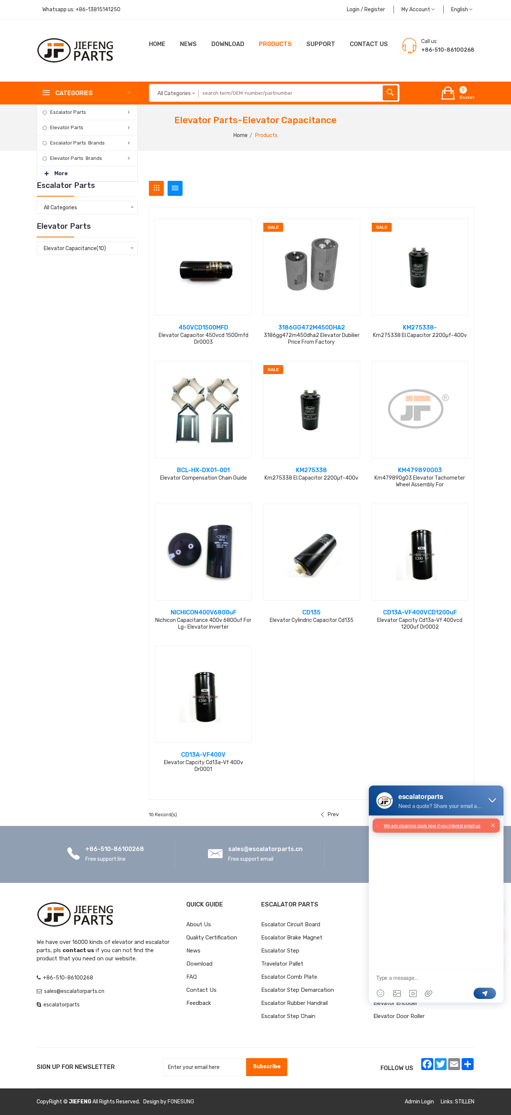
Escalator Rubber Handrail (294, 1003)
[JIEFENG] (76, 50)
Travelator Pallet (282, 963)
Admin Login (419, 1102)
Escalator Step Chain (288, 1016)
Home (157, 44)
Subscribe (267, 1066)
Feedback (198, 1003)
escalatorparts (61, 1005)
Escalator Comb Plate (289, 976)
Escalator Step (280, 950)
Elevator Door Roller (399, 1016)
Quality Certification (211, 937)
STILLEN (464, 1102)
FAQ (191, 976)
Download (227, 44)
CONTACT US (369, 44)
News (188, 44)
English (460, 9)
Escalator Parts (68, 112)
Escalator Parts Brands (77, 143)
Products (275, 44)
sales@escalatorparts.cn (265, 849)
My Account (416, 9)
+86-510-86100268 (114, 849)
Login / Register (366, 9)
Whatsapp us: (81, 9)
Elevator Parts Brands (76, 158)
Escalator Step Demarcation (297, 990)
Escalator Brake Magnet (291, 937)
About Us (198, 924)
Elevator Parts (66, 127)
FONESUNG (181, 1102)
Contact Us (201, 990)
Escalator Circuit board (290, 924)
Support (320, 44)
